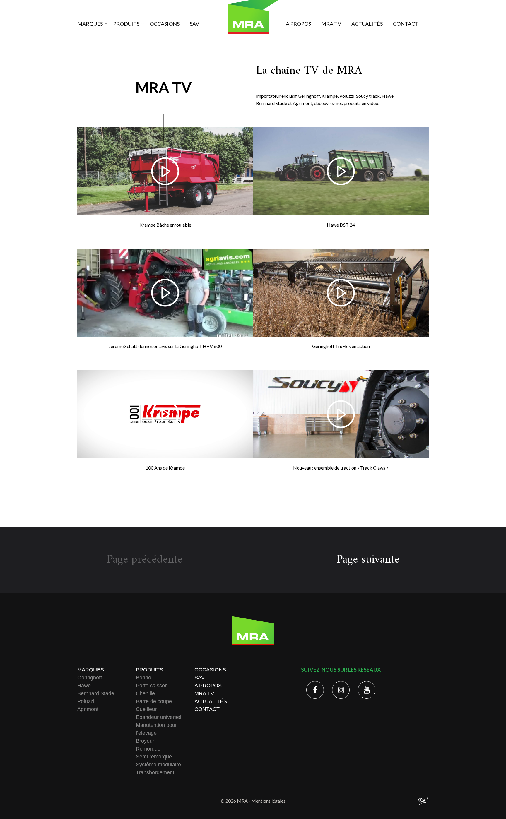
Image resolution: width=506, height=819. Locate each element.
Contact (405, 23)
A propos (298, 23)
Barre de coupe (154, 701)
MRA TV (331, 23)
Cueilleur (146, 709)
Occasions (165, 23)
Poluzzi (85, 701)
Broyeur (145, 741)
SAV (194, 23)
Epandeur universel (158, 717)
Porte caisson (152, 685)
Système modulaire (158, 764)
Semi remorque (154, 757)
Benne (143, 678)
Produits (126, 23)
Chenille (145, 693)
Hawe (84, 685)
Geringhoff (89, 678)
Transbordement (155, 772)
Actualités (367, 23)
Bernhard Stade (95, 693)
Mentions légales (268, 800)
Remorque (148, 749)
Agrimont (87, 709)
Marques (90, 23)
